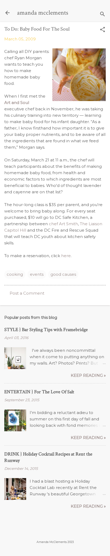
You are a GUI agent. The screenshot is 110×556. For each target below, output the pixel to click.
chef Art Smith (63, 223)
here (66, 255)
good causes (63, 274)
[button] (102, 30)
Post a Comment (27, 293)
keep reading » (88, 375)
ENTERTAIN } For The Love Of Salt (39, 392)
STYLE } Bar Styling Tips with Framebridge (46, 330)
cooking (15, 274)
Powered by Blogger (55, 531)
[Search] (102, 14)
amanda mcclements (42, 13)
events (37, 274)
